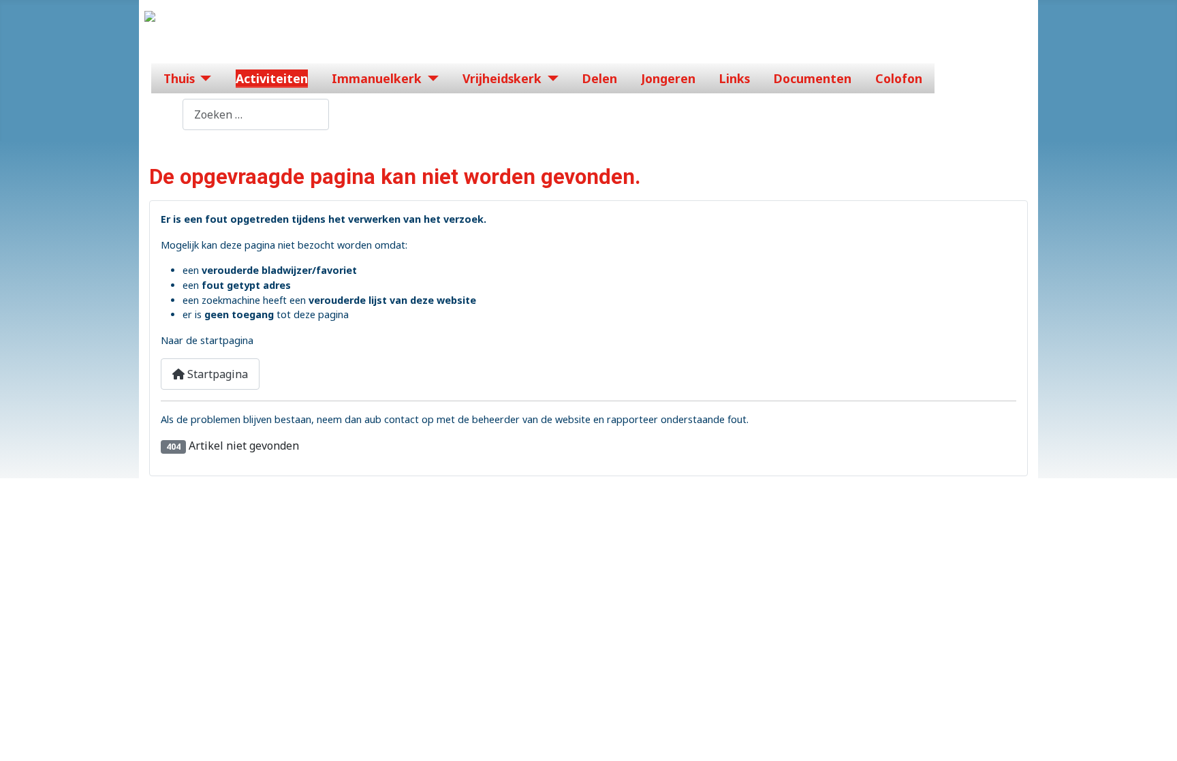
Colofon (898, 78)
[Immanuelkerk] (430, 78)
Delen (599, 78)
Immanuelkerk (377, 78)
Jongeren (668, 78)
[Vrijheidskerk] (550, 78)
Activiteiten (272, 78)
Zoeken (163, 114)
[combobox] (256, 114)
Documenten (812, 78)
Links (734, 78)
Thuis (179, 78)
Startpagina (216, 374)
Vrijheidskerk (502, 78)
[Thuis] (203, 78)
